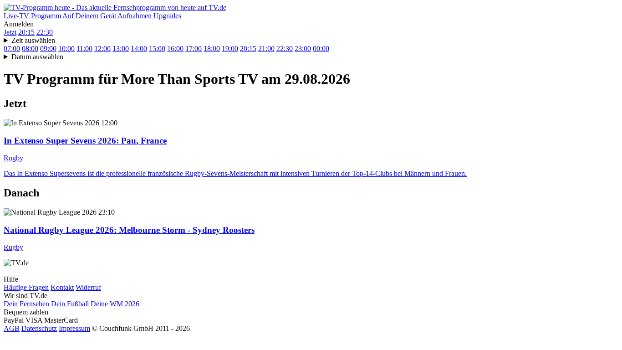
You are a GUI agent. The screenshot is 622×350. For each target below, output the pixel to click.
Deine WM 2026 (115, 304)
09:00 (48, 48)
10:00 (66, 48)
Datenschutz (39, 328)
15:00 (157, 48)
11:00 (84, 48)
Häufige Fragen (26, 287)
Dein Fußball (70, 304)
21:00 (266, 48)
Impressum (74, 328)
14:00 (139, 48)
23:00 (303, 48)
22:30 (44, 32)
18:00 (212, 48)
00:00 (321, 48)
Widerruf (88, 287)
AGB (12, 328)
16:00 (175, 48)
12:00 (102, 48)
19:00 (230, 48)
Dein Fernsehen (26, 304)
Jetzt (10, 32)
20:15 (26, 32)
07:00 (12, 48)
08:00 (30, 48)
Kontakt (62, 287)
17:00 (193, 48)
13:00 (120, 48)
